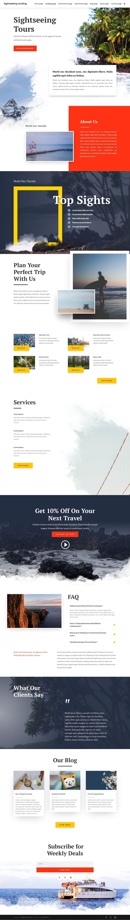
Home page (38, 4)
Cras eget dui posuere (80, 227)
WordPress (45, 917)
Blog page (94, 4)
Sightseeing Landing (15, 3)
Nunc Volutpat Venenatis (23, 794)
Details (21, 348)
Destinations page (65, 4)
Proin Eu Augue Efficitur (96, 794)
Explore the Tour (65, 534)
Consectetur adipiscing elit (82, 214)
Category (18, 797)
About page (104, 4)
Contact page (116, 4)
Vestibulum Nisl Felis (58, 794)
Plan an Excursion (25, 48)
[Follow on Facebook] (59, 877)
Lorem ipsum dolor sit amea (82, 210)
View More (106, 380)
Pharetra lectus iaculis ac (81, 222)
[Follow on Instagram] (70, 877)
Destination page (81, 4)
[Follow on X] (65, 877)
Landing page (50, 4)
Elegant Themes (27, 917)
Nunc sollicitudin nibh (80, 218)
